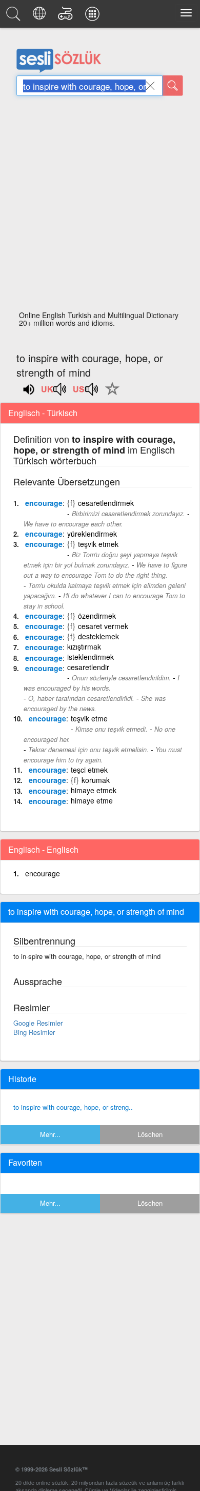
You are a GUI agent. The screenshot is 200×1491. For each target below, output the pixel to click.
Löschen (150, 1134)
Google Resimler (38, 1023)
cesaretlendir (88, 667)
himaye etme (92, 800)
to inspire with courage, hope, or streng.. (73, 1107)
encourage (44, 503)
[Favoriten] (109, 394)
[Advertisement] (100, 206)
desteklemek (98, 636)
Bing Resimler (34, 1032)
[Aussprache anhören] (54, 392)
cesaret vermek (103, 626)
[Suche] (173, 85)
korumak (96, 780)
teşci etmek (89, 769)
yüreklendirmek (92, 533)
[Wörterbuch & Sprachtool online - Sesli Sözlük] (15, 16)
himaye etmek (93, 790)
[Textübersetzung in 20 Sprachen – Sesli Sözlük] (40, 16)
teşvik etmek (98, 544)
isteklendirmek (90, 657)
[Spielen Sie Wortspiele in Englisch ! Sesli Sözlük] (67, 16)
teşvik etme (89, 718)
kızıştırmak (84, 646)
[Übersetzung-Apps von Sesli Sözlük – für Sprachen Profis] (94, 16)
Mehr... (50, 1134)
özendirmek (97, 616)
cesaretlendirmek (106, 503)
